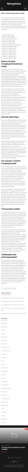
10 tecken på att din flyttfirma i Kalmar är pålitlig (13, 298)
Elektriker (4, 343)
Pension (4, 395)
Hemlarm (4, 357)
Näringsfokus (14, 3)
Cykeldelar (4, 337)
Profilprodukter (5, 398)
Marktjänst (4, 381)
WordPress (13, 466)
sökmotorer (5, 405)
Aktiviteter (4, 326)
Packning (4, 391)
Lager (3, 378)
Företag (4, 354)
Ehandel (4, 340)
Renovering (5, 402)
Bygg (3, 333)
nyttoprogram (5, 385)
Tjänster (4, 412)
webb (3, 422)
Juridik (4, 364)
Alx (22, 466)
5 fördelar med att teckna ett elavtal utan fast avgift (14, 313)
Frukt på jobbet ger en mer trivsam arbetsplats (13, 301)
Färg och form (5, 347)
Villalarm (4, 419)
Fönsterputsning (6, 350)
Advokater (4, 323)
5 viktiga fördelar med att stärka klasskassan (12, 304)
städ (3, 408)
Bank (3, 330)
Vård (3, 415)
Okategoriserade (6, 388)
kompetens (5, 367)
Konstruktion (5, 371)
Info (3, 361)
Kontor (4, 374)
